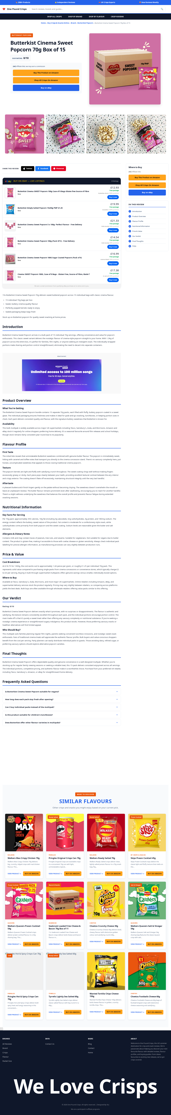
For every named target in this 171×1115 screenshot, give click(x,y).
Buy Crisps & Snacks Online (58, 23)
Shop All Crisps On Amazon (46, 80)
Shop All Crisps (54, 16)
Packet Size (7, 1061)
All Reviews (7, 1044)
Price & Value (137, 231)
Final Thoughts (137, 241)
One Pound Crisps (17, 8)
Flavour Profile (137, 221)
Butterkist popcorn (21, 317)
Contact (91, 1048)
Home (43, 23)
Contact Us (49, 1044)
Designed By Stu (103, 1105)
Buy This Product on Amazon (46, 73)
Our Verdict (136, 236)
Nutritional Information (141, 226)
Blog (90, 1044)
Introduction (137, 211)
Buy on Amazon (32, 874)
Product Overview (139, 216)
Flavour (6, 1057)
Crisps (5, 1052)
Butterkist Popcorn (85, 23)
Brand (73, 23)
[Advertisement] (61, 751)
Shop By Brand (75, 16)
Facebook (44, 168)
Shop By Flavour (97, 16)
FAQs (134, 246)
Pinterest (60, 168)
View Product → (14, 874)
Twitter (29, 168)
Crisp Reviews (117, 16)
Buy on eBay (46, 88)
